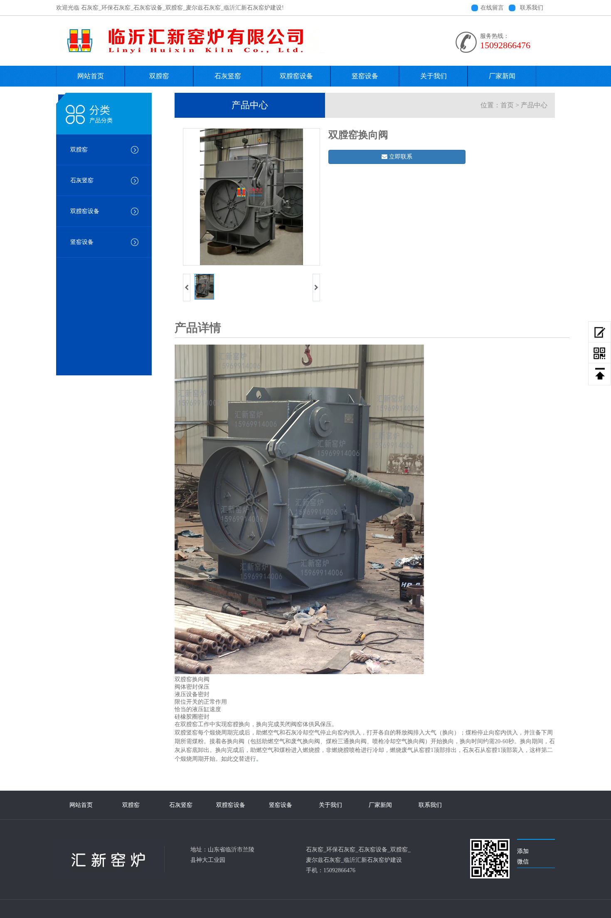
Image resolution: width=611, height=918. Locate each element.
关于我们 (433, 75)
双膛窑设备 (296, 75)
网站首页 (90, 75)
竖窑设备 (365, 75)
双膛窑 (159, 75)
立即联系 (399, 157)
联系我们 (531, 8)
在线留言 (492, 8)
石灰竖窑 (227, 75)
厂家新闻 (502, 75)
